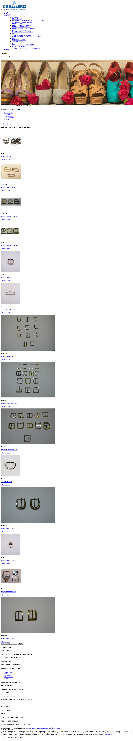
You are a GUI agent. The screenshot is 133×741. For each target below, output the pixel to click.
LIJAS (14, 38)
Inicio (6, 12)
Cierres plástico (8, 677)
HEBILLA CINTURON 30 (9, 356)
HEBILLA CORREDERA (8, 187)
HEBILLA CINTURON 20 (9, 639)
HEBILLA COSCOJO (7, 277)
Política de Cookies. (109, 734)
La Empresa (7, 14)
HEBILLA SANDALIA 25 (9, 216)
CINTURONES (17, 19)
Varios (6, 678)
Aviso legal (31, 728)
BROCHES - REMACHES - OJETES (23, 28)
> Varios (6, 119)
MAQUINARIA (17, 17)
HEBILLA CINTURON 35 (9, 403)
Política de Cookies (54, 728)
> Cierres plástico (9, 117)
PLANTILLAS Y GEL (19, 40)
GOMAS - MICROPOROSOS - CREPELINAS (26, 48)
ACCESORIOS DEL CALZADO (22, 22)
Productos (9, 106)
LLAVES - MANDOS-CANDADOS (23, 45)
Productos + (7, 15)
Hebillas (6, 673)
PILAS (14, 43)
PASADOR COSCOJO (8, 309)
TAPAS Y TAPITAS (18, 41)
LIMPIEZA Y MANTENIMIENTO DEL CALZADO (28, 20)
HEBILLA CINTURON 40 (9, 450)
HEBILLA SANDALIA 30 (9, 245)
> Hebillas (7, 114)
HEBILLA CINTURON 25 (9, 528)
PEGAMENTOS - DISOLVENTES (22, 32)
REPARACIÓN (17, 23)
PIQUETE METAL (6, 482)
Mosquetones (8, 675)
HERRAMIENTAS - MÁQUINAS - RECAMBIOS (27, 36)
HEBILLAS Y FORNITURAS (21, 27)
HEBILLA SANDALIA (8, 156)
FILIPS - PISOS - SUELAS (20, 46)
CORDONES (16, 33)
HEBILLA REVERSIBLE (8, 592)
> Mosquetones (8, 116)
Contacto (7, 49)
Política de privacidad (42, 728)
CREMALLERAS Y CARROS (21, 25)
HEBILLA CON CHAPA (8, 560)
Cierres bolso (8, 672)
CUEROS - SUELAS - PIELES (21, 35)
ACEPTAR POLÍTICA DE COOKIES (12, 738)
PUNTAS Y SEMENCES (19, 30)
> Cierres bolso (8, 113)
